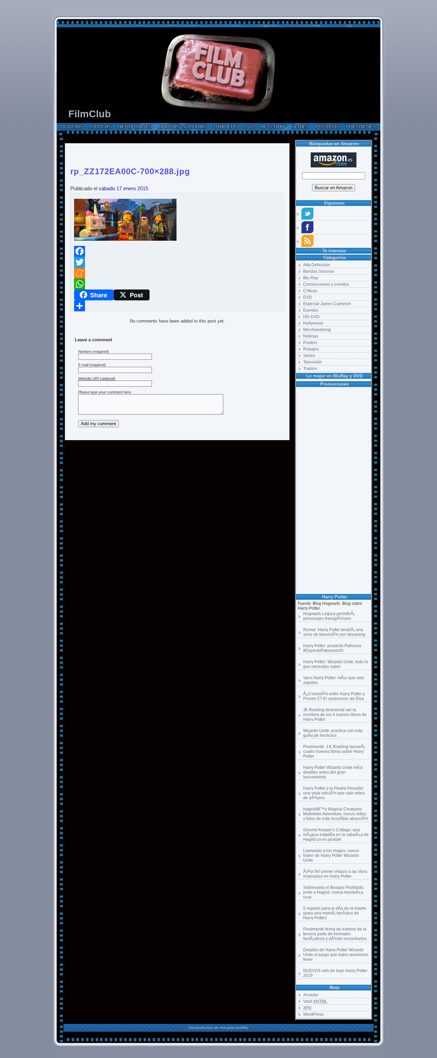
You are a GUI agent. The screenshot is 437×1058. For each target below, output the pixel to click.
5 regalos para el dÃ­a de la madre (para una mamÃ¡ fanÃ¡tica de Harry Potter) (334, 913)
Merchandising (317, 329)
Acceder (311, 995)
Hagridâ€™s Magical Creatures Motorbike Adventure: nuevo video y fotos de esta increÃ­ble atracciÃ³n (335, 814)
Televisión (312, 362)
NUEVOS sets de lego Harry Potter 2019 (335, 973)
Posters (310, 342)
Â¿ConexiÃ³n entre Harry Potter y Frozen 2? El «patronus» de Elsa (334, 696)
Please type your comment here (104, 392)
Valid (315, 1001)
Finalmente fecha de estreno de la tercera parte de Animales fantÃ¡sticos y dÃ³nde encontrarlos (335, 934)
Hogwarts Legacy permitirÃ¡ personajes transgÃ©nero (329, 616)
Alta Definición (316, 265)
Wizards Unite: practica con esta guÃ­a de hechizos (333, 733)
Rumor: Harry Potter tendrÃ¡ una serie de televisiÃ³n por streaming (334, 632)
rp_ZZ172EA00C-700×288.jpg (130, 170)
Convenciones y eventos (326, 284)
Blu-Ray (310, 277)
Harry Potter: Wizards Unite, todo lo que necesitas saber (335, 664)
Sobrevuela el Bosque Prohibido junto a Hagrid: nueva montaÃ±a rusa (333, 892)
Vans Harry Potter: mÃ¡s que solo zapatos (333, 680)
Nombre (84, 351)
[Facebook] (177, 251)
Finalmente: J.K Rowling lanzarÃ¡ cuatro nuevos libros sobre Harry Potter (334, 751)
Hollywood (313, 323)
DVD (307, 297)
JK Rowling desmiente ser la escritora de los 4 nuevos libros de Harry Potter (335, 714)
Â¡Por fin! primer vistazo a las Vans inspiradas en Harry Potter (335, 874)
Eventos (310, 310)
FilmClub (89, 113)
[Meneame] (177, 273)
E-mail (83, 365)
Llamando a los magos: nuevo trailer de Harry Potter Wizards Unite (331, 855)
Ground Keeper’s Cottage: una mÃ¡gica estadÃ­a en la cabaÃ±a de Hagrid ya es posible (336, 835)
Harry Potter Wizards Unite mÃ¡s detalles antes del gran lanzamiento (333, 772)
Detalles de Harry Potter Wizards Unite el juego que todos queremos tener (335, 955)
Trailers (310, 368)
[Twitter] (177, 262)
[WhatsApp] (177, 284)
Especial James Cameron (327, 303)
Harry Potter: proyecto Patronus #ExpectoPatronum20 (332, 648)
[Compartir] (177, 305)
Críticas (310, 290)
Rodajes (311, 349)
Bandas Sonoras (318, 271)
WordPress (313, 1014)
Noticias (310, 336)
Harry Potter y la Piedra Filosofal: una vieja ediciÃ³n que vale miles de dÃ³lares (334, 793)
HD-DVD (311, 316)
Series (309, 355)
